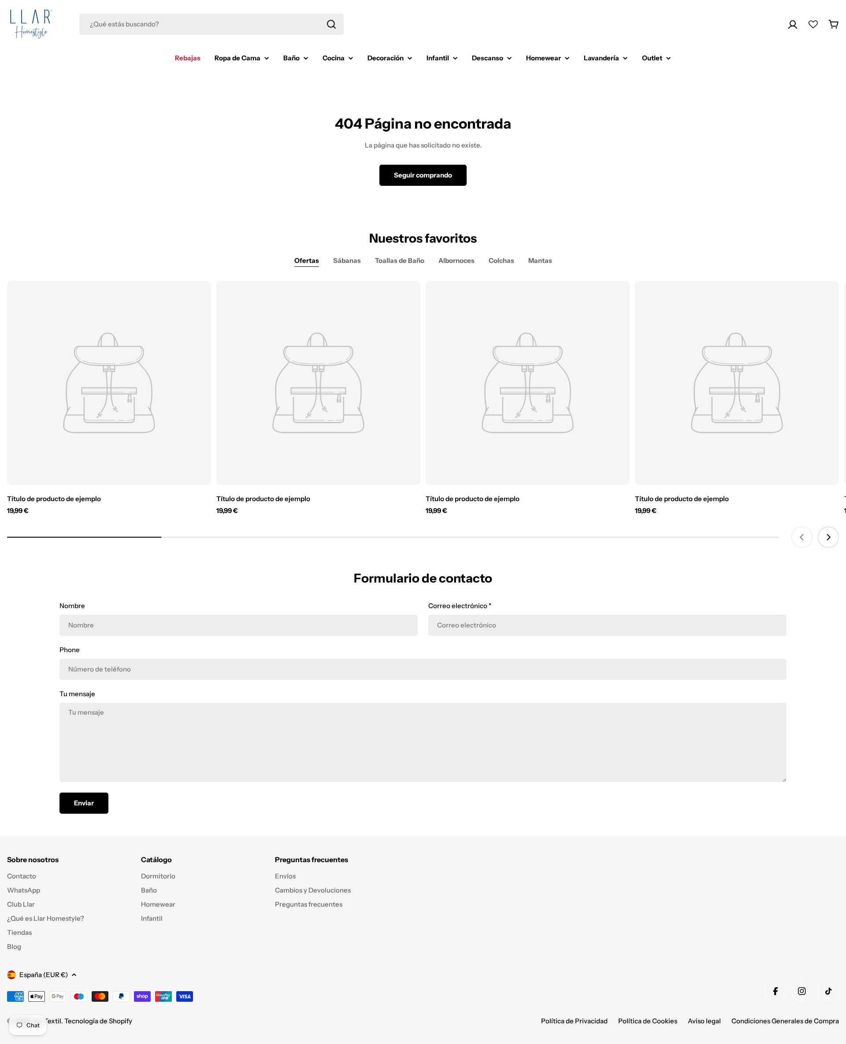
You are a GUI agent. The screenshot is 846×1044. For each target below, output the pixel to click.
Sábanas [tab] (347, 260)
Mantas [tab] (540, 260)
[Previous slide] (802, 537)
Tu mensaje (77, 694)
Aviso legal (704, 1021)
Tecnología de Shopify (98, 1021)
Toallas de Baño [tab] (399, 260)
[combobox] (211, 24)
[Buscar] (331, 24)
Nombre (72, 605)
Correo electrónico (459, 605)
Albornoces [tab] (456, 260)
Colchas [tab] (501, 260)
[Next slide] (828, 537)
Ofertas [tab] (306, 260)
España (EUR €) (43, 974)
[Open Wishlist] (813, 24)
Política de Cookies (647, 1021)
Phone (69, 650)
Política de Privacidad (574, 1021)
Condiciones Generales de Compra (785, 1021)
